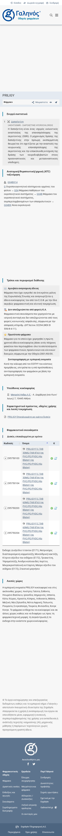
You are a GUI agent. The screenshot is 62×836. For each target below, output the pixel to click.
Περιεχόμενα (14, 832)
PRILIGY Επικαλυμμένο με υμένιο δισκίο (29, 417)
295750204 (13, 533)
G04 (16, 190)
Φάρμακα (6, 780)
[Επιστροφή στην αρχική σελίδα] (31, 752)
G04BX (7, 205)
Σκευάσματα (8, 801)
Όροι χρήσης (31, 832)
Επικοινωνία (48, 832)
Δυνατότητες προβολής (47, 785)
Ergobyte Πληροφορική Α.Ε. (33, 827)
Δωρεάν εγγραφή (35, 3)
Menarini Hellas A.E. (21, 394)
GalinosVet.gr (47, 807)
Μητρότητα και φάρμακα (28, 788)
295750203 (13, 508)
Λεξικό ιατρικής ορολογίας (29, 806)
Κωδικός (8, 443)
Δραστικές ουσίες (11, 786)
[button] (28, 764)
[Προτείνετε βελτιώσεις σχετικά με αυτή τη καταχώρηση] (56, 102)
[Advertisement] (31, 58)
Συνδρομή (53, 3)
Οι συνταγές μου (29, 814)
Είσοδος (17, 3)
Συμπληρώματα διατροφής (9, 809)
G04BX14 (13, 182)
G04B (39, 194)
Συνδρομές (46, 777)
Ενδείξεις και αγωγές (8, 794)
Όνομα (25, 443)
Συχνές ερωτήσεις (49, 792)
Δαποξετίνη (17, 121)
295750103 (13, 458)
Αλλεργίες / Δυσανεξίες (27, 797)
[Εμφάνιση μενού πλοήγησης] (57, 15)
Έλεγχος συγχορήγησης (28, 779)
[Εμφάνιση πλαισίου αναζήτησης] (51, 15)
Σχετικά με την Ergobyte (48, 800)
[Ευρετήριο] (50, 102)
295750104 (13, 483)
